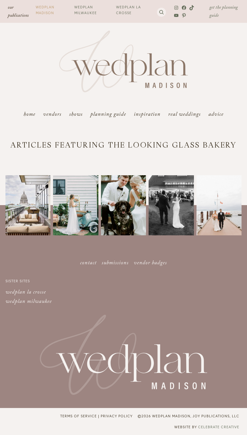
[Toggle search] (161, 12)
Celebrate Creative (218, 426)
